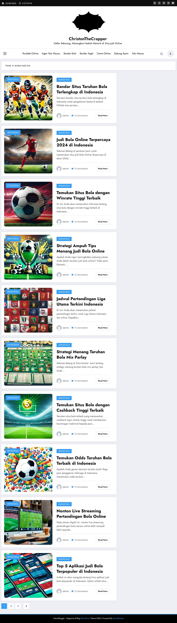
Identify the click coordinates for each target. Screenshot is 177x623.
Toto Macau (138, 53)
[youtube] (173, 3)
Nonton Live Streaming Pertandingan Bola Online (81, 513)
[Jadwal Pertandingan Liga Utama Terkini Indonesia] (28, 310)
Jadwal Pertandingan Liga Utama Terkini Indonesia (81, 301)
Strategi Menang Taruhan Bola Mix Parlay (81, 354)
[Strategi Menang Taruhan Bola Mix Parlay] (28, 363)
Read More (103, 115)
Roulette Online (30, 53)
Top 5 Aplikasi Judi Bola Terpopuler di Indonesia (80, 568)
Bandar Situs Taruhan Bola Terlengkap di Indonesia (82, 89)
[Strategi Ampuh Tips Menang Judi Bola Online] (28, 256)
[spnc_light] (170, 53)
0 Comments (81, 115)
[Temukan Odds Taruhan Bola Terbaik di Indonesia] (28, 469)
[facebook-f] (154, 3)
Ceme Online (103, 53)
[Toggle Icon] (5, 54)
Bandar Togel (86, 53)
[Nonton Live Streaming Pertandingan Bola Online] (28, 522)
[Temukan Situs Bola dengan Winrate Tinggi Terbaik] (28, 203)
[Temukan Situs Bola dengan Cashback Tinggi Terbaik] (28, 416)
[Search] (161, 54)
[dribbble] (164, 3)
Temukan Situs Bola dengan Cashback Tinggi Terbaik (83, 407)
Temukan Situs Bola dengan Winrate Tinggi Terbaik (83, 195)
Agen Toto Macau (51, 53)
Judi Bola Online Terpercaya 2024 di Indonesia (83, 142)
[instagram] (168, 3)
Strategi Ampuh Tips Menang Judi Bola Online (81, 248)
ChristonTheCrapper (88, 39)
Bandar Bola (70, 53)
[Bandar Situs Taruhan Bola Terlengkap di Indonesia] (28, 97)
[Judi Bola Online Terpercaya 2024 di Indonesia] (28, 150)
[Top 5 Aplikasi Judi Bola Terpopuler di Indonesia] (28, 575)
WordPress (85, 618)
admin (66, 115)
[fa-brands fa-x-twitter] (159, 3)
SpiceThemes (118, 618)
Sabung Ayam (121, 53)
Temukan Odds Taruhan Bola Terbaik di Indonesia (84, 460)
